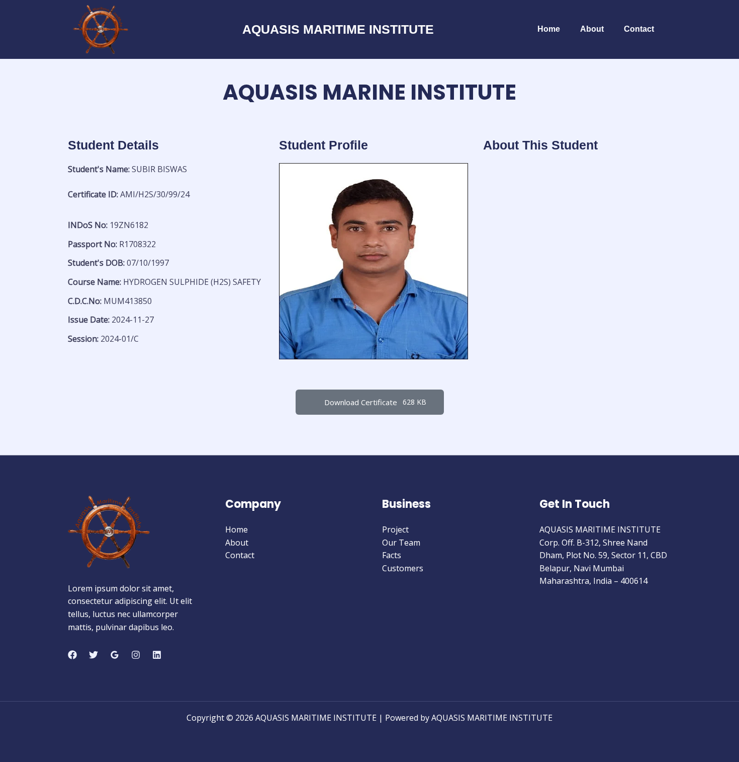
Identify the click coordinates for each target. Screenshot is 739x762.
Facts (391, 555)
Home (548, 29)
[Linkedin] (156, 654)
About (592, 29)
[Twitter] (93, 654)
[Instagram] (135, 654)
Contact (639, 29)
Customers (402, 568)
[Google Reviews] (114, 654)
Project (395, 529)
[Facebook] (72, 654)
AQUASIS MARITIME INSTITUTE (338, 29)
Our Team (401, 542)
